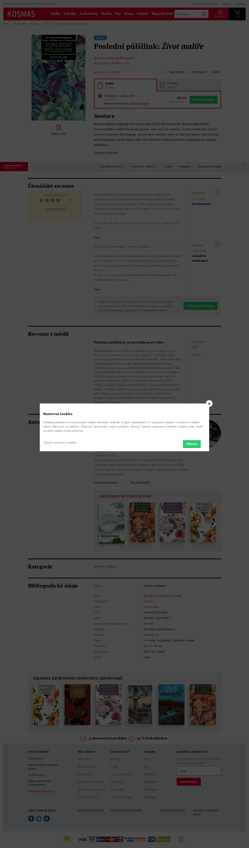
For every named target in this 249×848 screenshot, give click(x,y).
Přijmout (191, 444)
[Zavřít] (209, 403)
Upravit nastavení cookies (59, 442)
